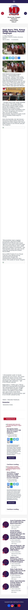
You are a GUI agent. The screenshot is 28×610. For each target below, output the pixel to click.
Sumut (4, 38)
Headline (5, 37)
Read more (11, 457)
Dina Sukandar (8, 35)
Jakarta (10, 37)
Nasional (20, 37)
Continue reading (13, 464)
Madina (15, 37)
